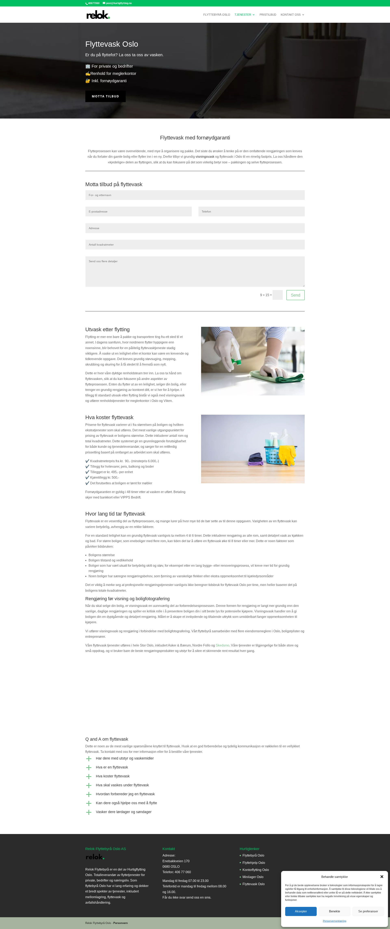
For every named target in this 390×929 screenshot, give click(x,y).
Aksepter (301, 911)
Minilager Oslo (253, 877)
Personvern (120, 923)
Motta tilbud (105, 96)
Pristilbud (268, 14)
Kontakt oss (291, 14)
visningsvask (205, 156)
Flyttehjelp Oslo (254, 862)
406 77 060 (183, 872)
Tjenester (243, 14)
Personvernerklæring (334, 921)
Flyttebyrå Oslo (216, 14)
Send (295, 295)
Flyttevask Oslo (254, 884)
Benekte (334, 911)
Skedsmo (222, 645)
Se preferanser (368, 911)
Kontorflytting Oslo (256, 870)
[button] (382, 877)
